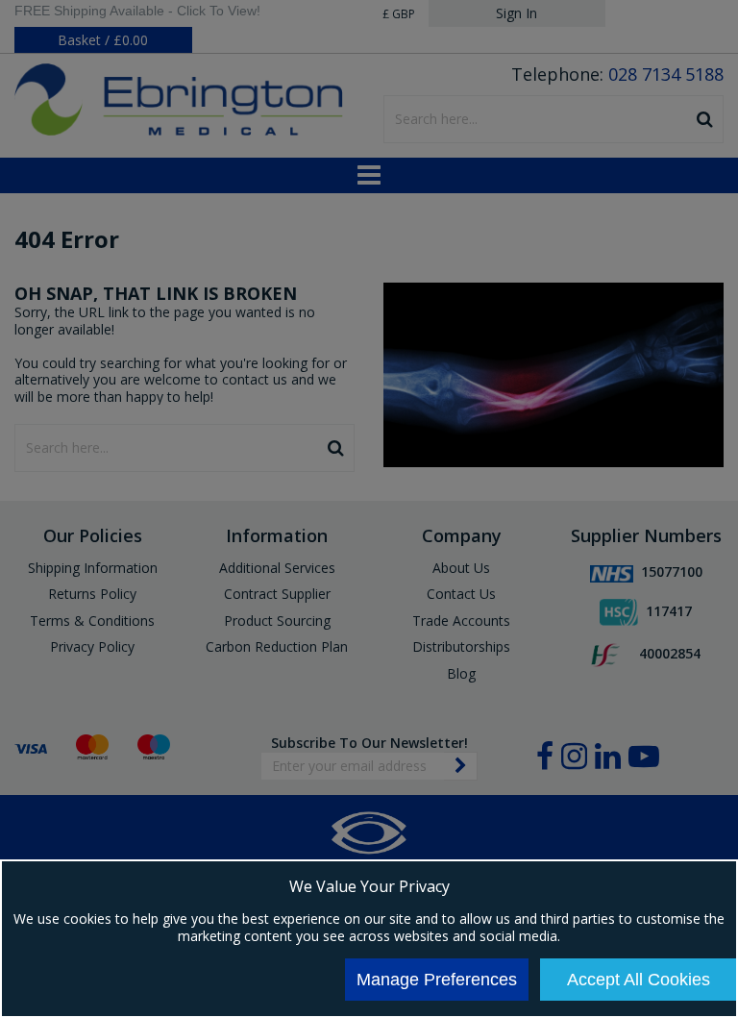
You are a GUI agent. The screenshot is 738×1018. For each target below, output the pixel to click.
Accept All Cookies (638, 979)
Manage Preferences (437, 979)
